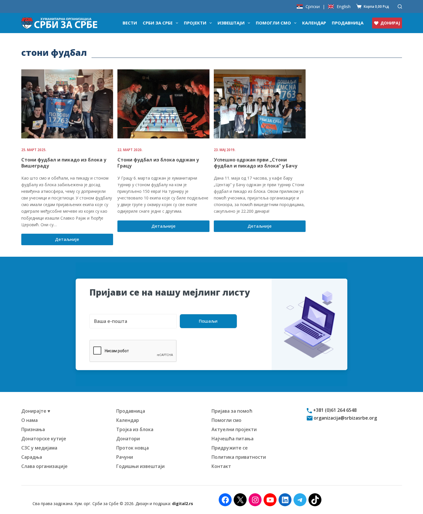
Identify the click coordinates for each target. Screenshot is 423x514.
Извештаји (231, 23)
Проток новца (132, 448)
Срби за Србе (158, 23)
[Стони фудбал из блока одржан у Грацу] (163, 103)
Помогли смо (273, 23)
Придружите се (230, 448)
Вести (130, 23)
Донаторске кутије (43, 438)
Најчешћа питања (233, 438)
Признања (33, 429)
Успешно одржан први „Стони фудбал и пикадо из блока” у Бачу (255, 163)
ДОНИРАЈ (390, 23)
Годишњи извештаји (140, 466)
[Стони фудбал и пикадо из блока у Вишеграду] (67, 103)
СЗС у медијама (39, 448)
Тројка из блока (134, 429)
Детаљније (73, 240)
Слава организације (44, 466)
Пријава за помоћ (232, 411)
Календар (314, 23)
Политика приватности (239, 457)
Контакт (221, 466)
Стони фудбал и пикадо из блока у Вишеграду (63, 163)
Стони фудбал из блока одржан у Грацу (158, 163)
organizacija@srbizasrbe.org (345, 418)
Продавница (347, 23)
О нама (29, 420)
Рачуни (124, 457)
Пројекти (195, 23)
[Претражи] (400, 6)
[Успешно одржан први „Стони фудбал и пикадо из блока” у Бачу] (260, 103)
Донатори (128, 438)
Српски (313, 6)
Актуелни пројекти (234, 429)
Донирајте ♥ (35, 411)
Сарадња (31, 457)
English (343, 6)
